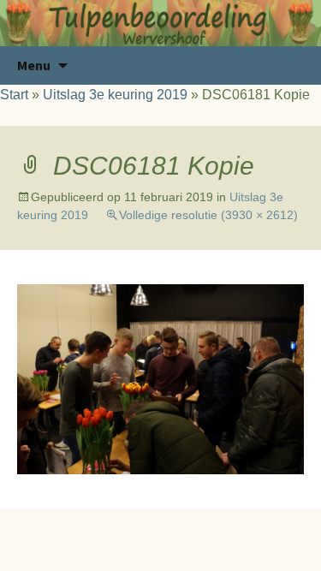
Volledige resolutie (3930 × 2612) (208, 215)
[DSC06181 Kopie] (160, 378)
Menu (34, 65)
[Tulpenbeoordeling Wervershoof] (160, 23)
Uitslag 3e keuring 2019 (115, 94)
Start (14, 94)
